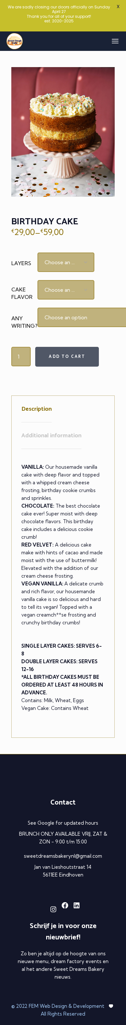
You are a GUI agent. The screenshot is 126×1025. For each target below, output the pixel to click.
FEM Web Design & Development (67, 1006)
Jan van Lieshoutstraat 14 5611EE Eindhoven (63, 871)
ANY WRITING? (24, 322)
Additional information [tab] (51, 436)
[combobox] (65, 262)
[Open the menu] (115, 41)
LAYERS (21, 263)
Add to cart (67, 356)
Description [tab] (36, 409)
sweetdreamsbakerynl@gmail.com (63, 856)
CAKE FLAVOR (22, 293)
